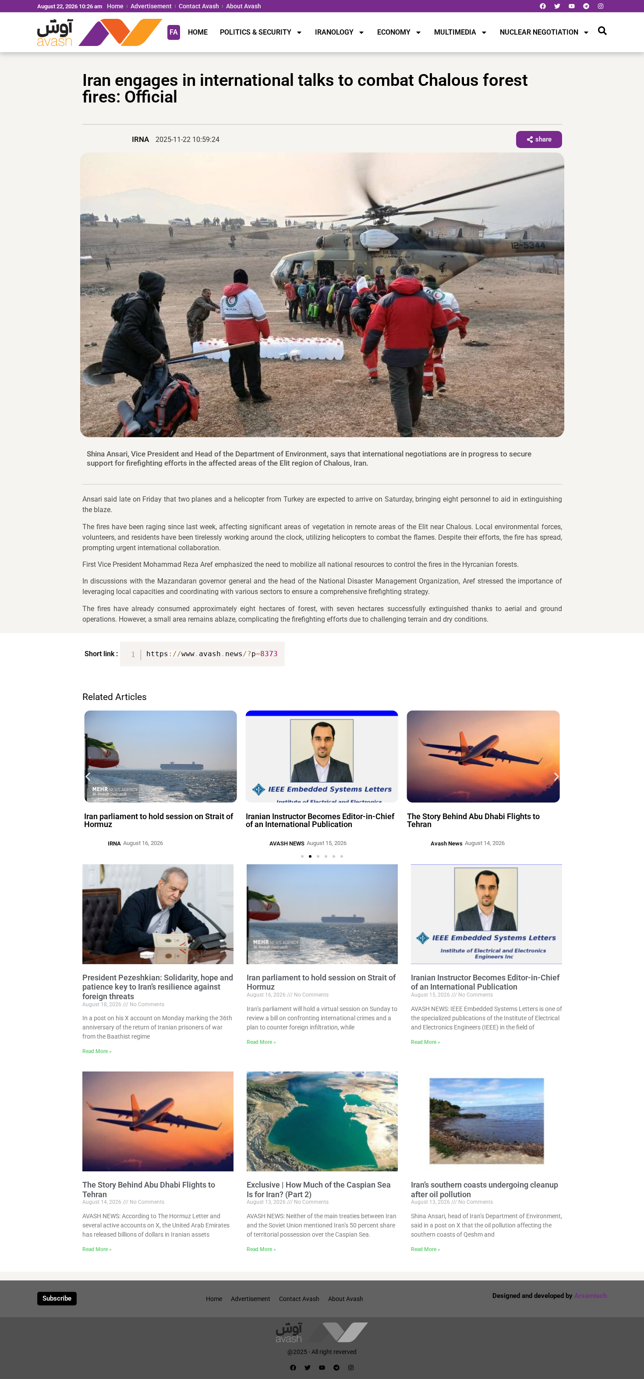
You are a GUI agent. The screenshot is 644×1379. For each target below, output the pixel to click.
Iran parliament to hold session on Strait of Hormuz (158, 820)
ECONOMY (393, 32)
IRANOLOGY (334, 32)
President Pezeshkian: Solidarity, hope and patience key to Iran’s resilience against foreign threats (157, 987)
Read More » (97, 1051)
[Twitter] (557, 6)
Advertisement (151, 6)
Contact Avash (199, 6)
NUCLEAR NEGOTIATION (539, 32)
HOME (198, 32)
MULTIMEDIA (455, 32)
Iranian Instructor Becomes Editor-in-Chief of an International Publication (320, 820)
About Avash (243, 6)
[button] (87, 776)
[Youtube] (572, 6)
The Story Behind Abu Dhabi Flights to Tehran (473, 820)
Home (115, 6)
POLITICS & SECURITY (255, 32)
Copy (275, 649)
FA (174, 32)
